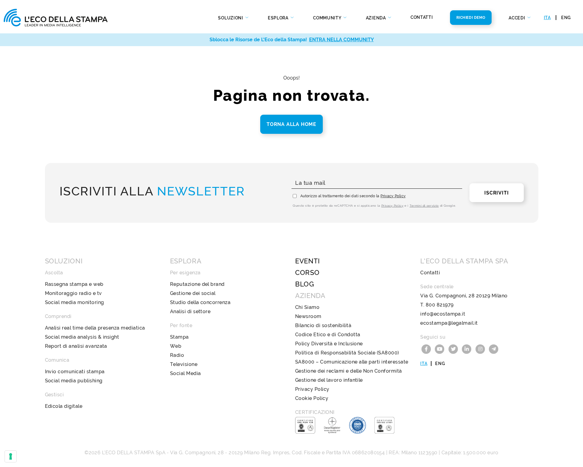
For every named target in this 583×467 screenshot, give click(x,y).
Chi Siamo (307, 307)
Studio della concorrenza (200, 302)
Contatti (422, 17)
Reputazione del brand (197, 284)
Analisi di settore (190, 311)
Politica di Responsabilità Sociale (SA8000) (347, 353)
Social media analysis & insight (82, 337)
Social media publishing (74, 381)
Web (175, 346)
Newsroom (308, 316)
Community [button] (327, 17)
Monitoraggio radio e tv (73, 293)
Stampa (179, 337)
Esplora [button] (279, 17)
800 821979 (440, 305)
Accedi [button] (517, 17)
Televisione (183, 364)
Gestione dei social (193, 293)
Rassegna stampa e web (74, 284)
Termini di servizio (424, 206)
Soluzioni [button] (231, 17)
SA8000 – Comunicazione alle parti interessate (351, 362)
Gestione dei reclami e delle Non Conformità (348, 371)
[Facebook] (427, 348)
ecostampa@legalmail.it (449, 323)
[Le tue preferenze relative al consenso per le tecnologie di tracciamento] (10, 456)
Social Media (185, 373)
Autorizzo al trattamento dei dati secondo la (353, 196)
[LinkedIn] (467, 348)
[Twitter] (454, 348)
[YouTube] (440, 348)
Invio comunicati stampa (75, 371)
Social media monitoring (74, 302)
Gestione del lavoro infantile (329, 380)
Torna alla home (291, 124)
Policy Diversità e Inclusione (329, 344)
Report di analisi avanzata (76, 346)
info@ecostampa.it (442, 314)
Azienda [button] (376, 17)
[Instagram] (481, 348)
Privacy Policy (393, 196)
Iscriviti (496, 193)
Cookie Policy (311, 398)
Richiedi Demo (471, 17)
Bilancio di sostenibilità (323, 325)
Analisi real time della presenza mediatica (95, 328)
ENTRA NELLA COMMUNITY (341, 39)
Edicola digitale (64, 406)
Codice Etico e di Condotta (327, 334)
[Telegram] (494, 348)
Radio (177, 355)
